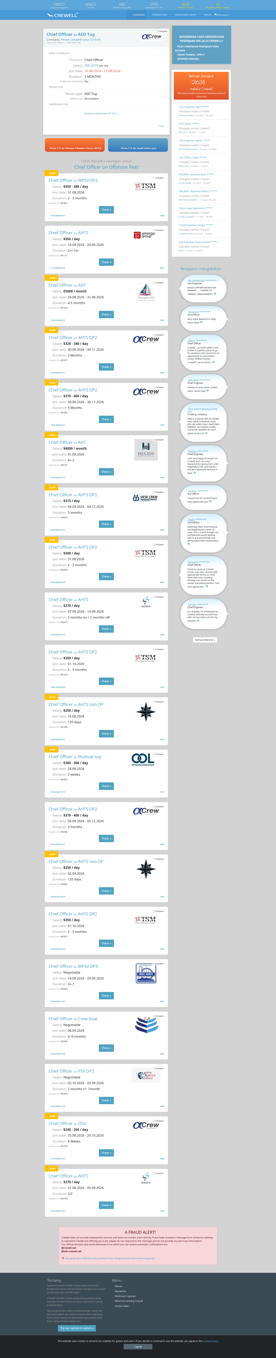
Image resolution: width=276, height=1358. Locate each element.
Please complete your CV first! (80, 39)
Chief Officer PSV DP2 (71, 1071)
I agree (138, 1346)
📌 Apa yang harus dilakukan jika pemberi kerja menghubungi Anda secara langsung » (108, 1258)
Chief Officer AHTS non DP (76, 704)
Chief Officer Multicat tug (75, 756)
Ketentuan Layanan (125, 1296)
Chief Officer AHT (67, 285)
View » (106, 209)
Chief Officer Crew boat (73, 1018)
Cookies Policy (210, 1341)
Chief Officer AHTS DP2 (73, 337)
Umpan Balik (122, 1306)
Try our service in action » (77, 1328)
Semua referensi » (205, 639)
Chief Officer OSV (67, 1123)
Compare (159, 178)
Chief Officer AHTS (68, 232)
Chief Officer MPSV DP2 (73, 180)
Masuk (118, 1286)
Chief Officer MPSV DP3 (73, 966)
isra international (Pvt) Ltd (202, 410)
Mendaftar (120, 1291)
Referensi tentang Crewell (129, 1301)
